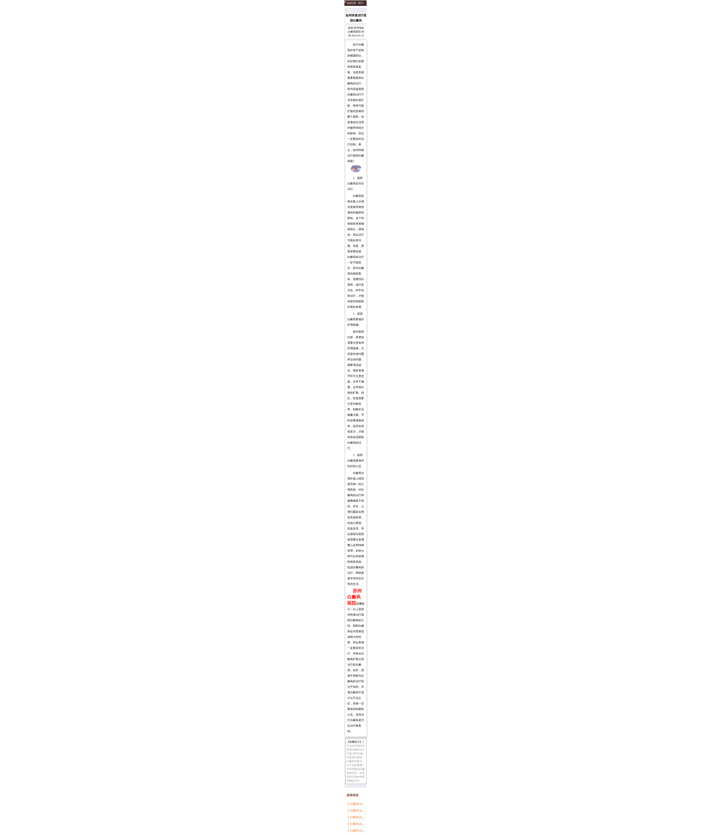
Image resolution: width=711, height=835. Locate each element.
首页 (360, 3)
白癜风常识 (352, 7)
